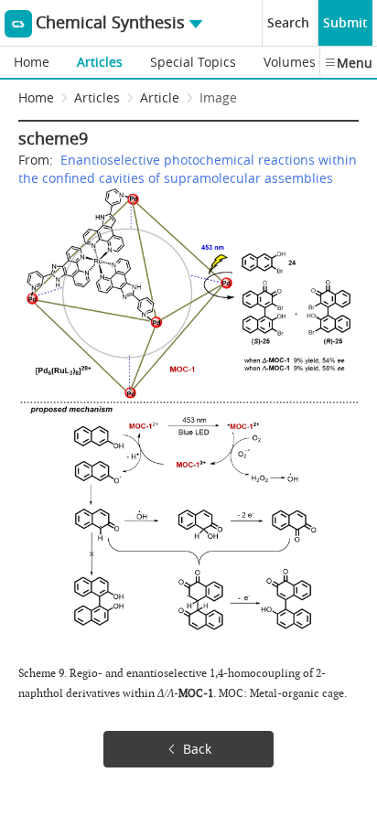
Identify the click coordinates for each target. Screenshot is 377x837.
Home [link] (36, 97)
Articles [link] (97, 97)
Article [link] (159, 97)
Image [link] (218, 97)
